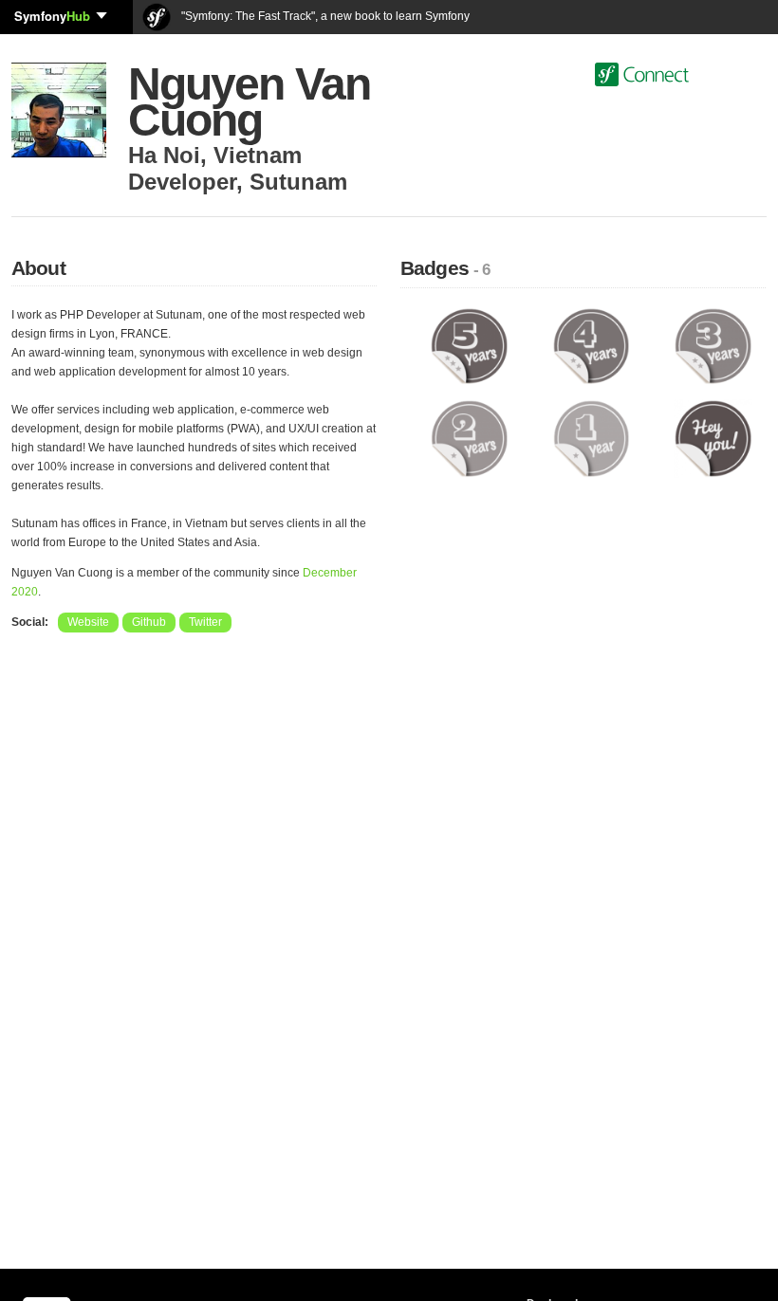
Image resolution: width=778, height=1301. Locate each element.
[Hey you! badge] (713, 438)
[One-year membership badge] (591, 438)
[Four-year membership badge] (591, 345)
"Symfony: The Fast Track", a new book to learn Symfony (324, 16)
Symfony (52, 16)
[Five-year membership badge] (469, 345)
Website (88, 622)
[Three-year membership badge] (713, 345)
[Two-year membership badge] (469, 438)
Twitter (205, 622)
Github (149, 622)
